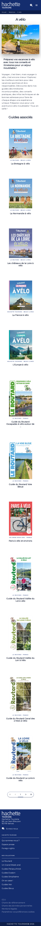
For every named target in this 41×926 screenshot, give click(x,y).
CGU (4, 900)
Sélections (12, 12)
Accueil (4, 12)
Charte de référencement (13, 903)
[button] (20, 794)
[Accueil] (11, 5)
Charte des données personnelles (17, 906)
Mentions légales (9, 909)
